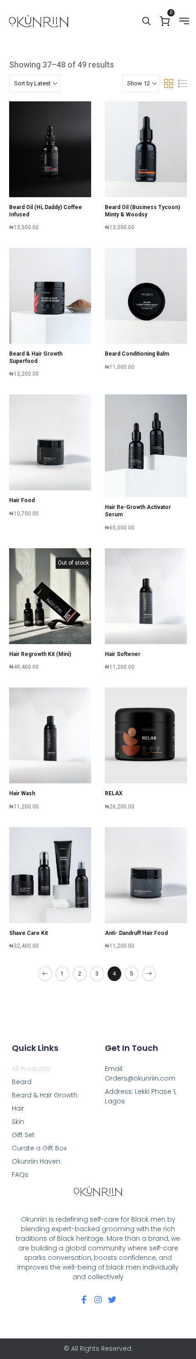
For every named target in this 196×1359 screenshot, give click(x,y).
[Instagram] (98, 1300)
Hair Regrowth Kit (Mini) (40, 654)
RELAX (114, 793)
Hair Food (22, 500)
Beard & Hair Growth (44, 1095)
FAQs (20, 1174)
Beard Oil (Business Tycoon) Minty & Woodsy (142, 211)
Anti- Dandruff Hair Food (136, 933)
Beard (21, 1081)
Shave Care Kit (28, 933)
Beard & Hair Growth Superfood (35, 357)
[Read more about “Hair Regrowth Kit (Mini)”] (50, 615)
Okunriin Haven (36, 1161)
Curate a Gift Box (39, 1148)
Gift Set (23, 1134)
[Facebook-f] (84, 1300)
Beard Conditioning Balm (137, 354)
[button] (50, 168)
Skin (18, 1121)
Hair (18, 1108)
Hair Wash (22, 793)
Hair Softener (122, 654)
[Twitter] (112, 1300)
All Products (31, 1068)
